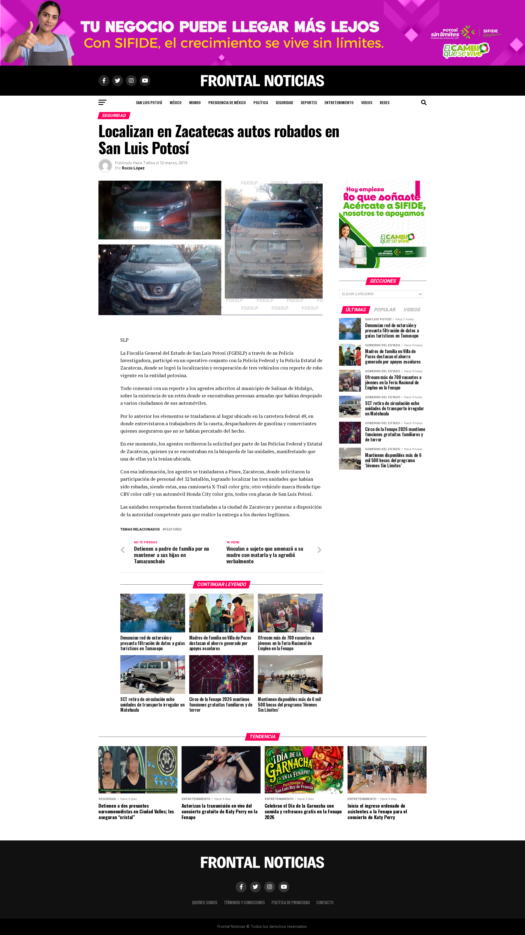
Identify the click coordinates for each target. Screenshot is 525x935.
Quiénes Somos (204, 902)
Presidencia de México (227, 102)
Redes (384, 102)
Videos (366, 102)
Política (260, 102)
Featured (173, 529)
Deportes (309, 102)
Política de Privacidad (291, 902)
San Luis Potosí (149, 102)
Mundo (195, 102)
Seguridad (284, 102)
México (176, 102)
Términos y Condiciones (244, 902)
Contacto (324, 902)
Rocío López (133, 168)
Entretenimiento (339, 102)
